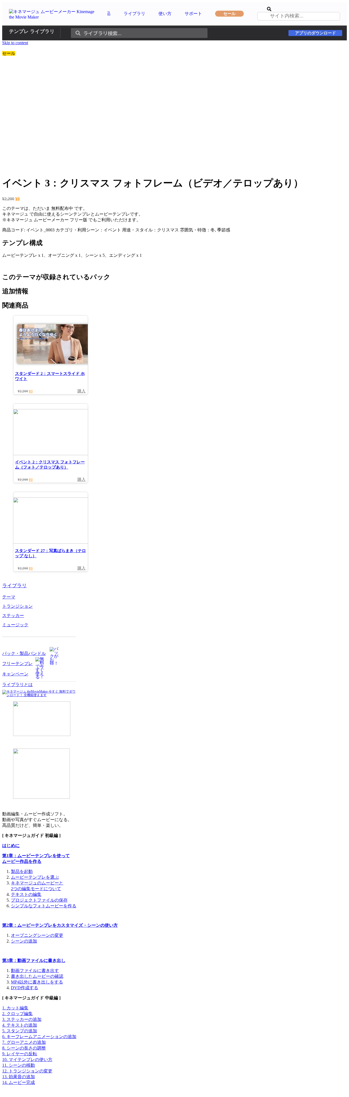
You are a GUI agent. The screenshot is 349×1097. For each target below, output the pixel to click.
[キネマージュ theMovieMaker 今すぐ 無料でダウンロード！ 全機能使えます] (39, 695)
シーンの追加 (24, 941)
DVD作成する (24, 987)
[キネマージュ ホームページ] (55, 17)
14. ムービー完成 (18, 1082)
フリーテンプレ (17, 663)
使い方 (165, 13)
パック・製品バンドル (24, 653)
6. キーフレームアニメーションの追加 (39, 1036)
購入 (81, 391)
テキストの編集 (26, 894)
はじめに (11, 845)
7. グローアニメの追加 (24, 1042)
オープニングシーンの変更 (37, 935)
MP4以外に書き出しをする (37, 982)
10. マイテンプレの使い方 (27, 1059)
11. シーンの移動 (18, 1065)
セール (229, 13)
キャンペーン (15, 674)
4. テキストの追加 (19, 1025)
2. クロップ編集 (17, 1013)
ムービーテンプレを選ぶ (35, 877)
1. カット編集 (15, 1008)
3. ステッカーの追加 (21, 1019)
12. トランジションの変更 (27, 1071)
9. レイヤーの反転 (19, 1053)
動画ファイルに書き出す (35, 970)
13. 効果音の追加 (18, 1076)
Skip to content (15, 42)
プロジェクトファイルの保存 (39, 900)
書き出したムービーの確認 (37, 976)
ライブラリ (134, 13)
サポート (193, 13)
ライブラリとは (17, 684)
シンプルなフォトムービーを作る (43, 906)
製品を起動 (22, 871)
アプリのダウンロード (315, 33)
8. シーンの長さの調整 (24, 1048)
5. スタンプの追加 (19, 1031)
